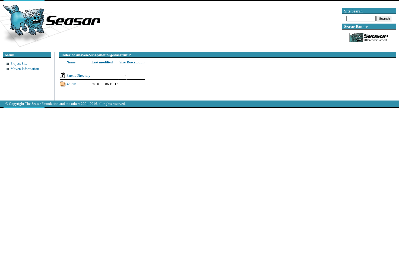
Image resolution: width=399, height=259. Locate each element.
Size (122, 62)
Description (135, 62)
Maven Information (25, 69)
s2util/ (71, 84)
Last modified (102, 62)
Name (70, 62)
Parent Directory (78, 75)
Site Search (353, 11)
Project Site (19, 63)
